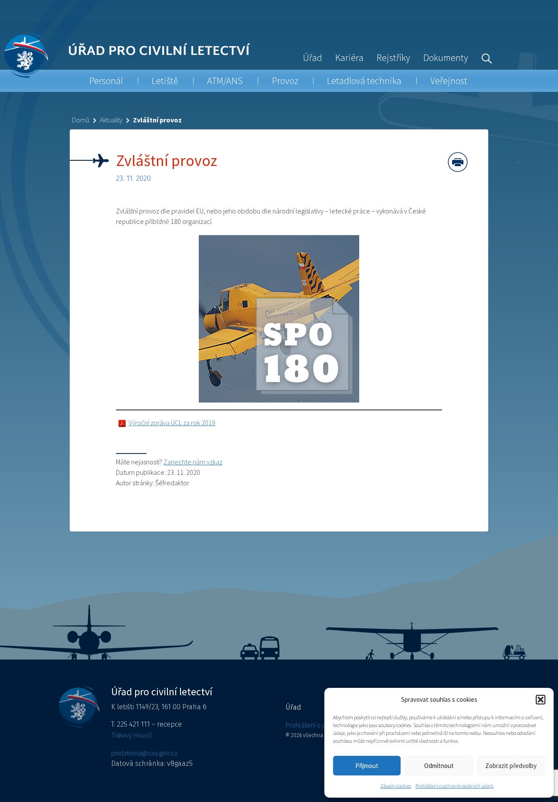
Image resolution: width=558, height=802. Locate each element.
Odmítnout (439, 765)
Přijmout (366, 765)
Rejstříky (393, 57)
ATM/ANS (225, 80)
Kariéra (349, 57)
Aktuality (111, 119)
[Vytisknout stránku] (458, 162)
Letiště (165, 80)
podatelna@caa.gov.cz (144, 752)
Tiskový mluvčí (131, 735)
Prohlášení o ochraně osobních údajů (454, 785)
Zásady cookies (395, 785)
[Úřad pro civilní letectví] (26, 55)
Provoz (285, 80)
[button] (540, 699)
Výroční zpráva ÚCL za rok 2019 (172, 422)
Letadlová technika (364, 80)
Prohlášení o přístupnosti (320, 725)
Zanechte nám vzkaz (192, 461)
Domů (80, 119)
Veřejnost (448, 80)
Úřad (312, 57)
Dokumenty (445, 57)
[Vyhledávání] (485, 57)
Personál (106, 80)
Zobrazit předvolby (511, 765)
